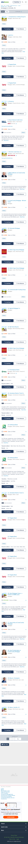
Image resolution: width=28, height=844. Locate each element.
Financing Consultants (6, 796)
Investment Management (21, 66)
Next (18, 738)
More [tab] (2, 830)
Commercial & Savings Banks (19, 394)
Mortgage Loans (4, 6)
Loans (19, 5)
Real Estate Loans (17, 18)
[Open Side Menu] (26, 2)
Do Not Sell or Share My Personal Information (14, 837)
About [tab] (3, 823)
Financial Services (13, 5)
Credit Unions (16, 36)
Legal (17, 839)
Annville (7, 5)
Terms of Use (12, 839)
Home (2, 5)
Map (7, 11)
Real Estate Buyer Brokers (18, 328)
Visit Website (20, 29)
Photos (4, 23)
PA (4, 5)
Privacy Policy (14, 835)
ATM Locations (16, 371)
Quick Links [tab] (4, 827)
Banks (20, 36)
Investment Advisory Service (8, 797)
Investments (4, 798)
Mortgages (10, 18)
